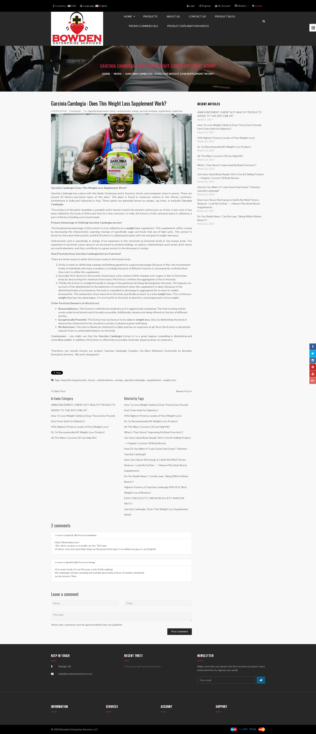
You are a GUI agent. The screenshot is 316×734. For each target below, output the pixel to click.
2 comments (75, 111)
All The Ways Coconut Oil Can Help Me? (74, 437)
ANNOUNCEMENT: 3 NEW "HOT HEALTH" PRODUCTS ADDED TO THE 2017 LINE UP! (229, 114)
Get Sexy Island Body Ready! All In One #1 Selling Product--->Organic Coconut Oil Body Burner (231, 176)
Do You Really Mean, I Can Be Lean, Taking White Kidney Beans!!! (229, 218)
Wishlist (241, 5)
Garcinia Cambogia (100, 222)
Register (206, 5)
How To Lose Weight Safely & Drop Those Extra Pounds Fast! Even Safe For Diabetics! (229, 126)
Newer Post (183, 391)
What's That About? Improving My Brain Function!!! (153, 432)
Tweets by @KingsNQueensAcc (142, 666)
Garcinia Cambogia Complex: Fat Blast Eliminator (133, 350)
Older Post (59, 391)
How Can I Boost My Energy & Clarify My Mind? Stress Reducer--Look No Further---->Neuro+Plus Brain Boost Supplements (155, 465)
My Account (223, 5)
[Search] (264, 21)
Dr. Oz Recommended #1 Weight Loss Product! (78, 432)
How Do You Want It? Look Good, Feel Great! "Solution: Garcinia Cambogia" (229, 188)
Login (192, 5)
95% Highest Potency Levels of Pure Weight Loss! (80, 426)
